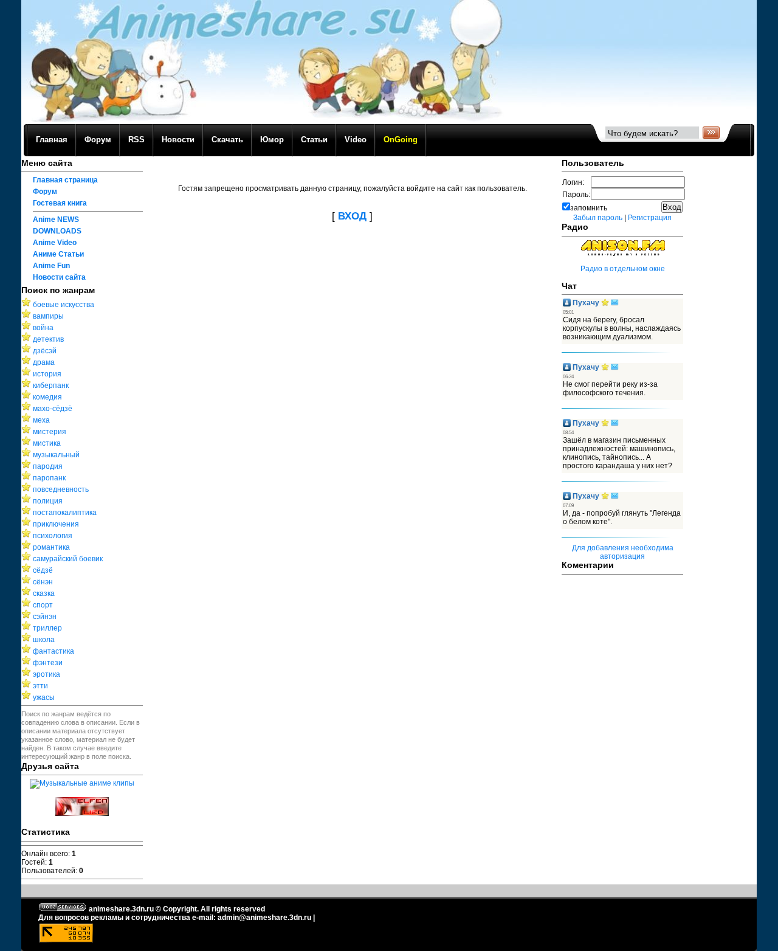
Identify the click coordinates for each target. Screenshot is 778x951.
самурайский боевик (68, 559)
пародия (48, 466)
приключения (56, 524)
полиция (48, 501)
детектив (48, 339)
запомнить (588, 208)
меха (41, 420)
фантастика (53, 651)
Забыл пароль (597, 217)
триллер (47, 628)
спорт (43, 605)
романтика (51, 547)
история (47, 374)
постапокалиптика (65, 512)
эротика (46, 674)
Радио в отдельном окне (622, 269)
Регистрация (650, 217)
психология (52, 535)
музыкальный (56, 455)
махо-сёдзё (52, 408)
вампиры (48, 316)
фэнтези (48, 663)
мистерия (49, 431)
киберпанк (51, 385)
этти (40, 686)
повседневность (61, 489)
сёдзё (43, 570)
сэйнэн (45, 616)
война (43, 327)
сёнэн (43, 582)
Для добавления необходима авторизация (622, 552)
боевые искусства (63, 304)
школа (44, 639)
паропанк (49, 478)
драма (44, 362)
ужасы (44, 697)
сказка (44, 593)
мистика (47, 443)
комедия (47, 397)
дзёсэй (45, 351)
